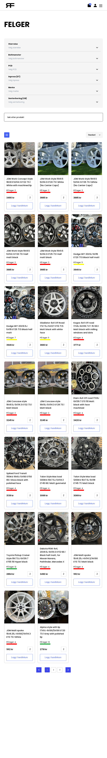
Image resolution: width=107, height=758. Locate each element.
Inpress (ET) (14, 76)
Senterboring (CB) (17, 98)
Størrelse (13, 44)
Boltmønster (14, 55)
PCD (10, 65)
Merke (11, 87)
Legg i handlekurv (19, 206)
